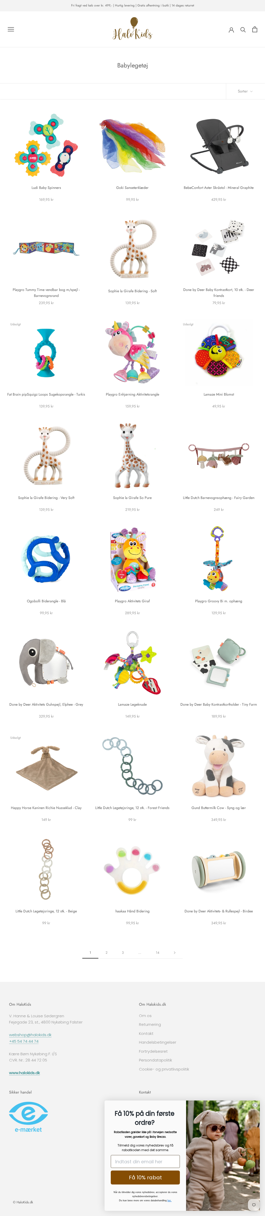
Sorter (243, 91)
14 (157, 952)
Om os (145, 1015)
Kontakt (146, 1033)
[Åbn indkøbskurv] (254, 29)
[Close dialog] (255, 1105)
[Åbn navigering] (11, 29)
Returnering (150, 1024)
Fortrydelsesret (153, 1051)
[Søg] (243, 29)
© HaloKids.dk (23, 1202)
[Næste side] (175, 953)
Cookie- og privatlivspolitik (164, 1069)
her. (169, 1200)
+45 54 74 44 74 (24, 1041)
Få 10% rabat (145, 1177)
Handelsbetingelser (157, 1042)
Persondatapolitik (155, 1060)
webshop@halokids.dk (30, 1034)
